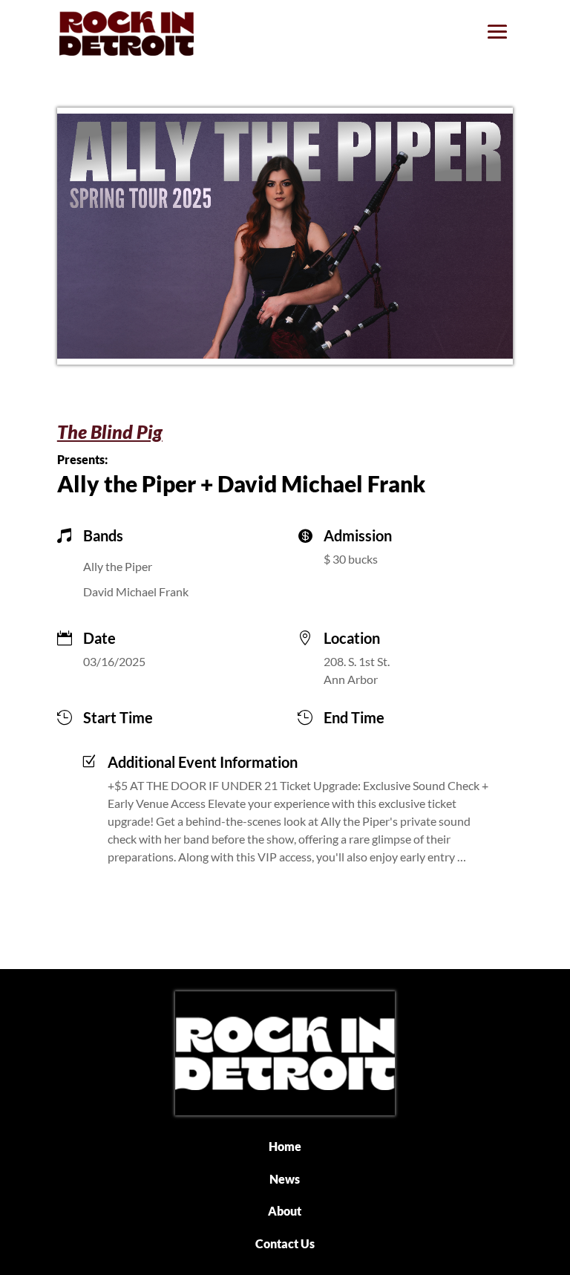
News (284, 1179)
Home (285, 1146)
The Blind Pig (110, 431)
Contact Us (285, 1243)
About (284, 1211)
